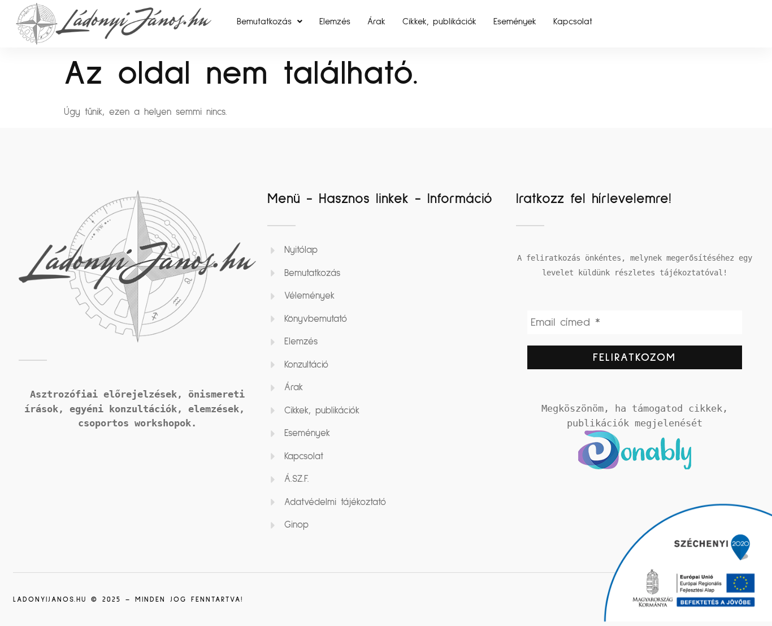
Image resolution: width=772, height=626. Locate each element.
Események (514, 21)
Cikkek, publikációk (439, 21)
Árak (376, 21)
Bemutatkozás (264, 21)
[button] (269, 21)
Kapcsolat (572, 21)
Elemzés (334, 21)
